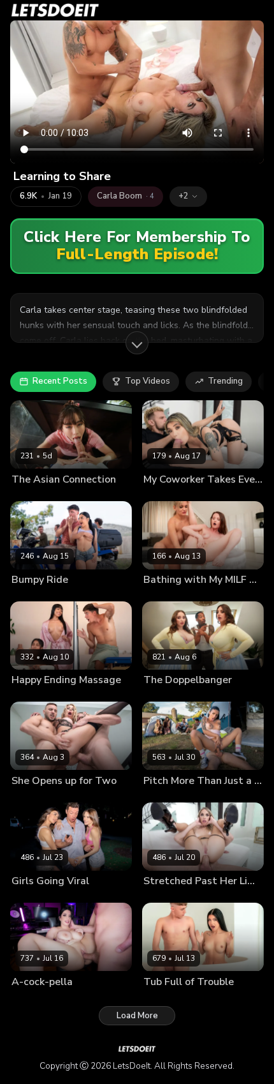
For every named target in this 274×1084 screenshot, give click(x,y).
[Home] (55, 10)
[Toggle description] (137, 342)
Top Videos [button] (147, 381)
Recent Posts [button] (59, 381)
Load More (137, 1015)
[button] (188, 196)
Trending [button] (225, 381)
